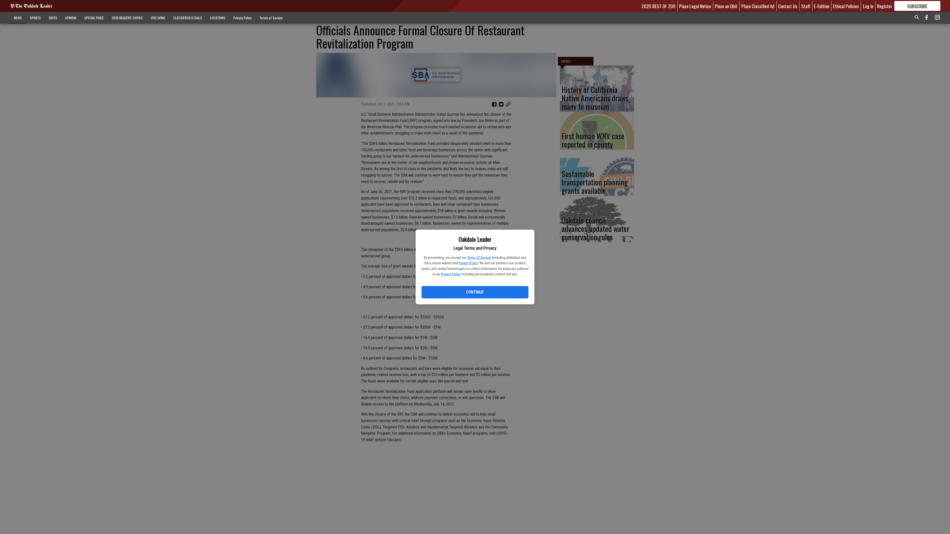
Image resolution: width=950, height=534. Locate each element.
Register (884, 6)
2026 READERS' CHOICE (127, 17)
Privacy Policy (468, 263)
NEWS (18, 17)
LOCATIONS (217, 17)
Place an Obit (726, 6)
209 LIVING (158, 17)
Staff (805, 6)
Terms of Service (479, 258)
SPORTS (35, 17)
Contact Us (787, 6)
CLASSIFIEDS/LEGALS (187, 17)
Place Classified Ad (757, 6)
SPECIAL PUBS (94, 17)
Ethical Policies (846, 6)
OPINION (70, 17)
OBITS (53, 17)
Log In (868, 6)
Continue (475, 292)
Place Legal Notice (695, 6)
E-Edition (821, 6)
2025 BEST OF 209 (658, 6)
